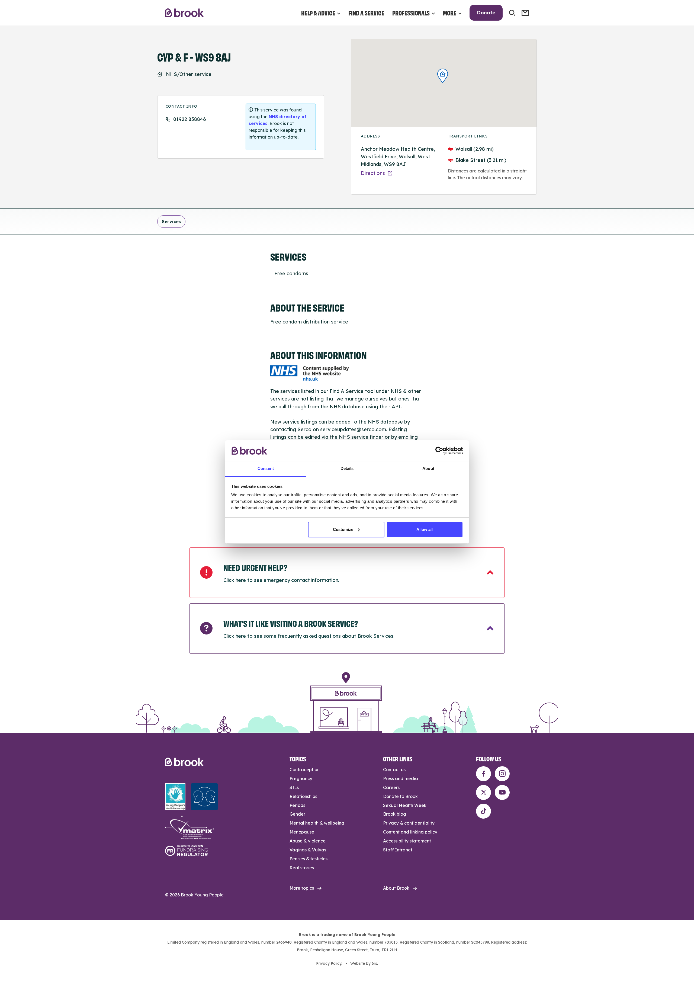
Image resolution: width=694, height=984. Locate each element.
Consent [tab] (266, 468)
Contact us (394, 769)
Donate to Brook (400, 796)
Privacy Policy (328, 963)
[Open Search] (512, 12)
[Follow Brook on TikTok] (483, 811)
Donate (486, 12)
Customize (343, 529)
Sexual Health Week (404, 805)
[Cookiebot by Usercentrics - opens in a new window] (439, 451)
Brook (184, 12)
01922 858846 (189, 119)
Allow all (424, 529)
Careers (391, 787)
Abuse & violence (308, 841)
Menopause (302, 832)
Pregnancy (301, 778)
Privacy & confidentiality (409, 823)
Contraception (305, 769)
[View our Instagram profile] (502, 773)
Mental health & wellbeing (317, 823)
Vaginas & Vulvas (308, 849)
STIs (294, 787)
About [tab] (428, 468)
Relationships (303, 796)
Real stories (302, 867)
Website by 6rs (363, 963)
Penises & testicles (308, 858)
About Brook (396, 888)
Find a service (366, 13)
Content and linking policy (410, 832)
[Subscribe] (525, 13)
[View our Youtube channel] (502, 792)
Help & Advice (318, 13)
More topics (302, 888)
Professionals (411, 13)
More (449, 13)
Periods (297, 805)
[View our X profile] (483, 792)
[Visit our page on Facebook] (483, 773)
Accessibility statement (407, 841)
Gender (297, 814)
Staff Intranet (397, 849)
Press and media (400, 778)
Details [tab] (347, 468)
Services (171, 221)
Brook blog (394, 814)
